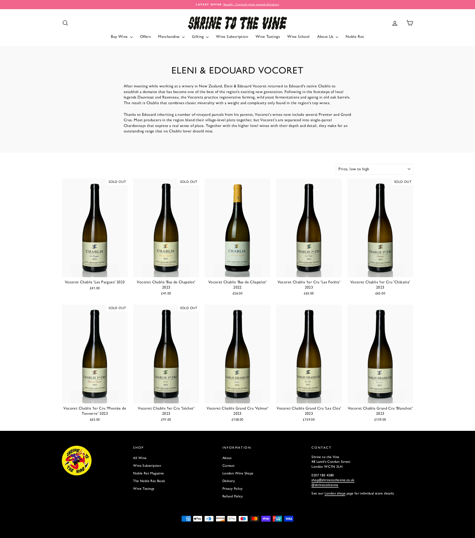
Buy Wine (120, 36)
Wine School (298, 36)
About (227, 458)
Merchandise (169, 36)
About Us (326, 36)
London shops (335, 493)
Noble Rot (355, 36)
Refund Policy (232, 496)
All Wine (139, 458)
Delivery (228, 481)
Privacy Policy (232, 489)
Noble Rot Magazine (148, 473)
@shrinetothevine (324, 485)
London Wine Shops (237, 473)
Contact (228, 466)
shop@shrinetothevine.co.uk (332, 480)
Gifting (198, 36)
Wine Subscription (232, 36)
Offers (145, 36)
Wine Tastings (268, 36)
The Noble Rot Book (149, 481)
